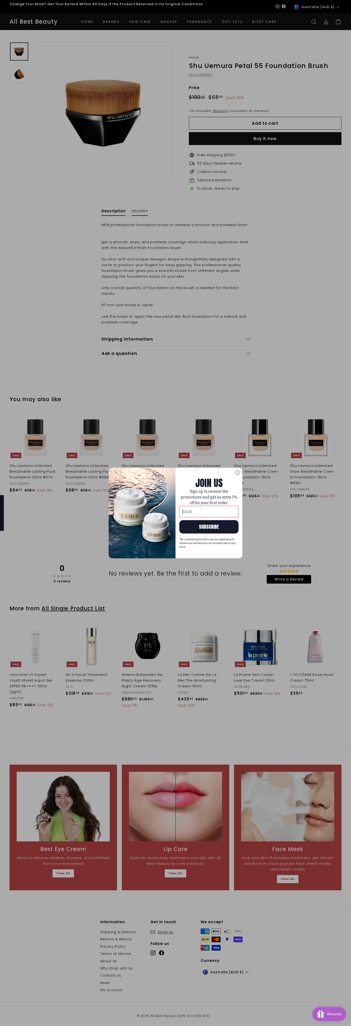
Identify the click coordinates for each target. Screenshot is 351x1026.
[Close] (237, 472)
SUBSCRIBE (209, 526)
